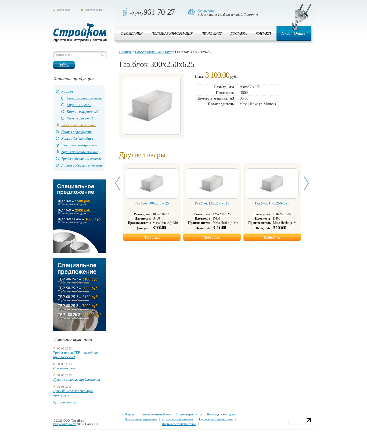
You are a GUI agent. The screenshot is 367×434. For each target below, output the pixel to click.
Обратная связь (93, 9)
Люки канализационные (79, 145)
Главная (125, 52)
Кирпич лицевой (79, 105)
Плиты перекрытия (76, 132)
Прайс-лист (212, 34)
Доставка (239, 34)
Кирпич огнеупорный (83, 112)
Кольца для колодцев (77, 138)
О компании (132, 34)
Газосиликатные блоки (78, 125)
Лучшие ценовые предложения (76, 379)
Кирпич (67, 91)
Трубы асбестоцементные (81, 159)
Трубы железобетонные (79, 152)
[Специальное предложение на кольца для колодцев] (79, 251)
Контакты (205, 10)
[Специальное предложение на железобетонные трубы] (79, 330)
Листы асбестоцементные (82, 165)
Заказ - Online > (295, 33)
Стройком (80, 32)
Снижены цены (64, 368)
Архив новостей (65, 402)
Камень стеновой (80, 118)
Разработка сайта (64, 424)
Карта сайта (63, 9)
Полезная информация (172, 34)
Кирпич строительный (84, 98)
